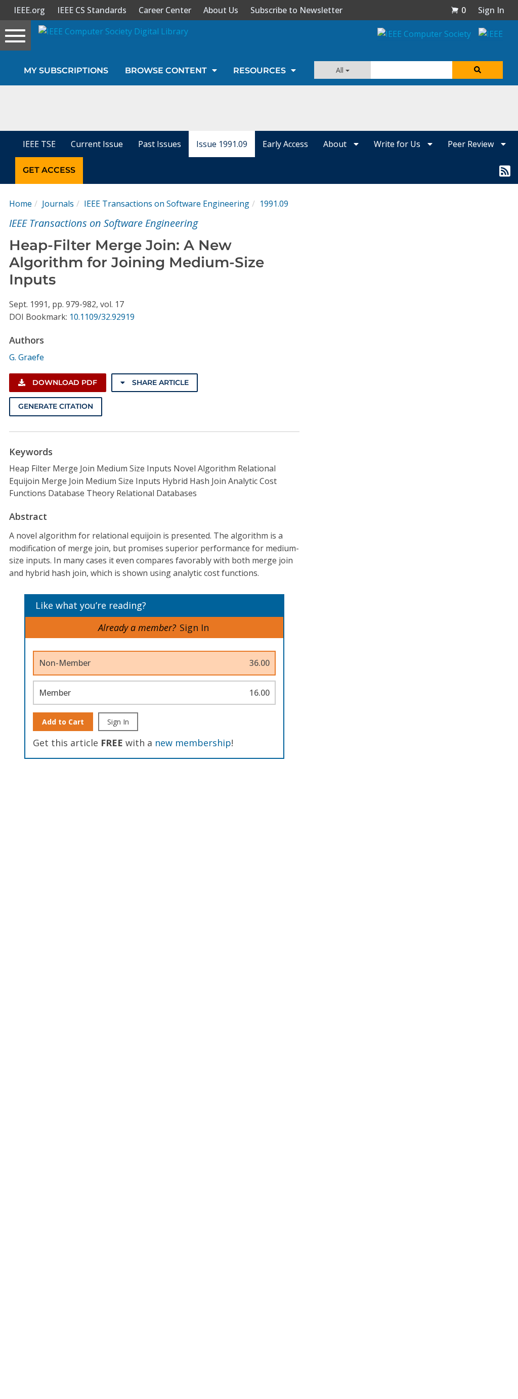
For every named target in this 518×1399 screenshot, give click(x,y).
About (336, 144)
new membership (193, 743)
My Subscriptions (66, 70)
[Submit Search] (477, 70)
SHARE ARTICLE (159, 382)
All (341, 70)
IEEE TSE (39, 144)
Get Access (49, 170)
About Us (220, 10)
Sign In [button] (491, 10)
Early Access (285, 144)
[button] (458, 10)
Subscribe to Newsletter (296, 10)
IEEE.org (29, 10)
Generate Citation (55, 406)
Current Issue (97, 144)
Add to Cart (63, 722)
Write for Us (398, 144)
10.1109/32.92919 (102, 316)
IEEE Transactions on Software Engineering (166, 203)
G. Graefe (26, 357)
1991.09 (274, 203)
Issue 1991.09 (221, 144)
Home (20, 203)
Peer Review (472, 144)
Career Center (165, 10)
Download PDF (63, 382)
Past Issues (159, 144)
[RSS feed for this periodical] (505, 170)
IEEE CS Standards (91, 10)
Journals (58, 203)
